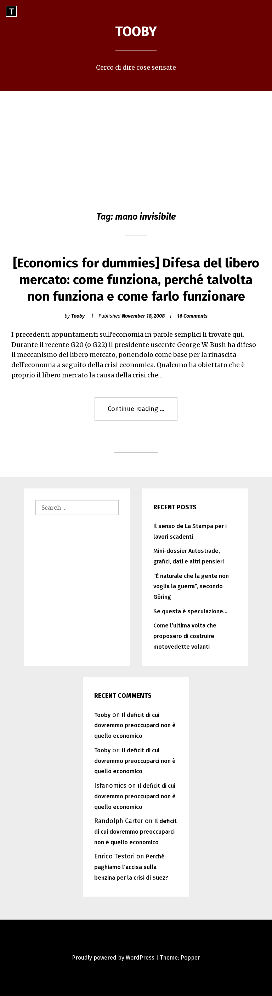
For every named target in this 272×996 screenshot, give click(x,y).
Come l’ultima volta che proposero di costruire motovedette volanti (184, 636)
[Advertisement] (136, 143)
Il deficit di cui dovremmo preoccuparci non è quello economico (135, 726)
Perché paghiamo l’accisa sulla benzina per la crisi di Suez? (131, 867)
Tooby (136, 31)
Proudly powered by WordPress (113, 957)
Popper (190, 957)
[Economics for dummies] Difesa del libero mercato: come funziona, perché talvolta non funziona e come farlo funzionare (136, 279)
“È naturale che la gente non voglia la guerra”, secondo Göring (191, 587)
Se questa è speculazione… (190, 611)
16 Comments (192, 316)
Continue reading (142, 413)
